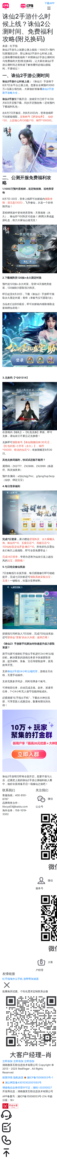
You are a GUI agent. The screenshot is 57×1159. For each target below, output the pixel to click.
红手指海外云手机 (12, 978)
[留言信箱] (28, 1127)
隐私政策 (18, 1077)
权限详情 (7, 1077)
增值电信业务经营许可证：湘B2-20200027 (27, 1087)
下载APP (49, 3)
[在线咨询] (28, 1115)
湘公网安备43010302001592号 (22, 1082)
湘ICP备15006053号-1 (39, 1077)
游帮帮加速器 (31, 978)
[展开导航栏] (48, 8)
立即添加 (7, 1061)
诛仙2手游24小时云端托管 (22, 671)
